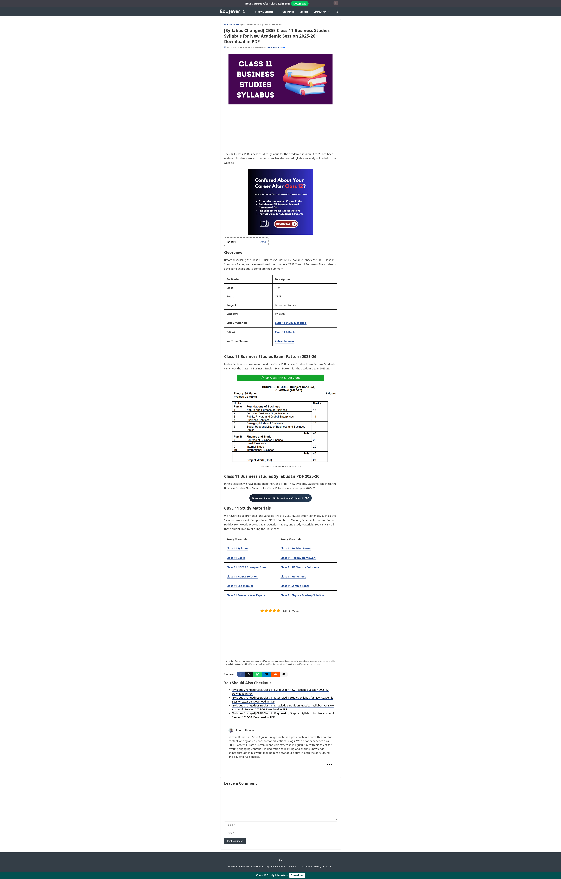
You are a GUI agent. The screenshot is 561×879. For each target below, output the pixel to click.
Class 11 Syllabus (237, 548)
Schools (304, 11)
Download (299, 3)
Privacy (317, 866)
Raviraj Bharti (274, 47)
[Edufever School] (231, 12)
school (228, 24)
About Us (293, 866)
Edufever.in (320, 11)
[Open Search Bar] (337, 11)
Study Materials (264, 11)
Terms (329, 866)
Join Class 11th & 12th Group (282, 377)
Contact (306, 866)
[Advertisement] (280, 130)
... (329, 762)
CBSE (236, 24)
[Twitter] (249, 674)
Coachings (288, 11)
